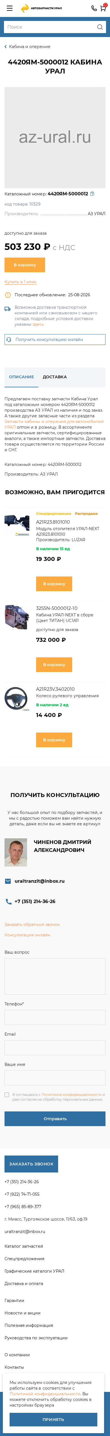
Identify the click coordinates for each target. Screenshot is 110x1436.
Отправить (55, 1118)
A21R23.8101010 (53, 522)
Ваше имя (15, 1064)
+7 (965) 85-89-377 (23, 1206)
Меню (9, 8)
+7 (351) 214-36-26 (94, 8)
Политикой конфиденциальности (72, 1094)
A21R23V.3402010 (55, 689)
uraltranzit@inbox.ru (40, 881)
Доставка (55, 376)
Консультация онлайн (27, 935)
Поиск (100, 27)
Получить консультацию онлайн (49, 339)
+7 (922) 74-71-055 (22, 1194)
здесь (38, 324)
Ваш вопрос (17, 952)
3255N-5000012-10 (57, 608)
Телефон (14, 1004)
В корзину (25, 264)
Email (10, 1034)
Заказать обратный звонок (32, 924)
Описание (21, 376)
